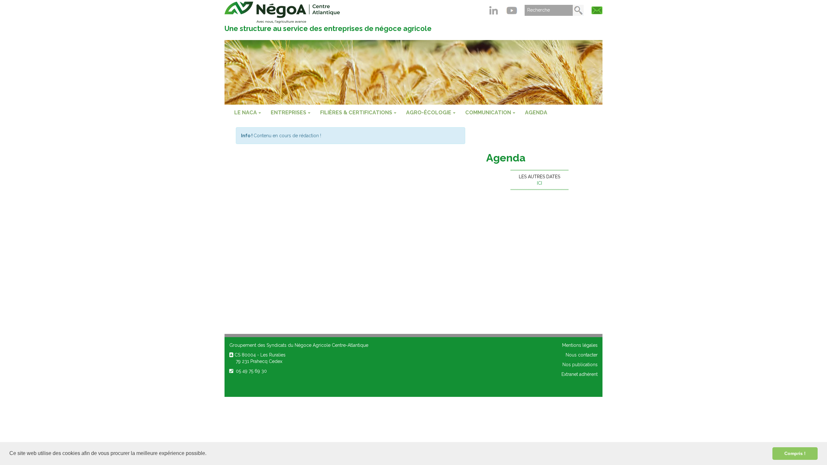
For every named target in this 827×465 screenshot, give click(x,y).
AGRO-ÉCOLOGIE (428, 112)
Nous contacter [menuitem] (582, 354)
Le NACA (245, 112)
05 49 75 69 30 (250, 371)
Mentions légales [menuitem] (580, 345)
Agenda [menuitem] (536, 112)
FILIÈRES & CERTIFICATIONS (356, 112)
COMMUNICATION (488, 112)
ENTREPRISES (288, 112)
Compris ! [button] (795, 453)
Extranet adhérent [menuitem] (579, 374)
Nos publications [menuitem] (580, 364)
